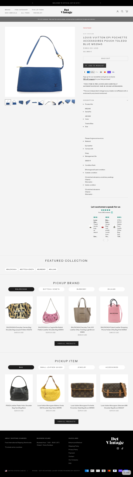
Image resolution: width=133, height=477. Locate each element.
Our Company (73, 460)
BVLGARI (112, 289)
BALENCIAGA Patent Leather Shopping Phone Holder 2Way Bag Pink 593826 (114, 328)
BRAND (7, 10)
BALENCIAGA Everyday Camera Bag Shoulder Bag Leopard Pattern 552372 (19, 328)
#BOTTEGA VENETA (27, 269)
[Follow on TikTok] (122, 448)
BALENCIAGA (21, 289)
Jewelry (82, 367)
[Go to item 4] (28, 102)
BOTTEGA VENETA (51, 289)
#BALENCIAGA (11, 269)
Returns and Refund (75, 442)
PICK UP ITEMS (38, 10)
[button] (104, 240)
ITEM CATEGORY (21, 10)
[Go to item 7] (48, 102)
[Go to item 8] (54, 102)
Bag (21, 367)
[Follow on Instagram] (118, 448)
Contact (71, 456)
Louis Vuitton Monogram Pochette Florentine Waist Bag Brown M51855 (82, 407)
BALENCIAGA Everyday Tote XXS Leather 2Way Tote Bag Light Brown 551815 (82, 329)
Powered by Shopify (71, 470)
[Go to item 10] (68, 102)
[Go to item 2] (14, 102)
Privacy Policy (73, 449)
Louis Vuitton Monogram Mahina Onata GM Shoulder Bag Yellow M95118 (51, 407)
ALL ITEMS (25, 13)
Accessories (112, 367)
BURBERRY (81, 289)
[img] (106, 210)
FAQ (70, 463)
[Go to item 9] (61, 102)
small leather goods (51, 367)
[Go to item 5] (34, 102)
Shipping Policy (74, 446)
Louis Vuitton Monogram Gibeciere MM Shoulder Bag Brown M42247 (114, 407)
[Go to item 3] (21, 102)
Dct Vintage (88, 34)
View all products (67, 343)
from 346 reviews (104, 212)
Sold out (105, 58)
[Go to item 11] (74, 102)
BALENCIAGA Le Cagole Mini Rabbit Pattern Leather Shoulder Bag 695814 (50, 328)
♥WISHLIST (38, 13)
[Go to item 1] (8, 102)
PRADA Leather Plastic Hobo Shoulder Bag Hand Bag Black (19, 407)
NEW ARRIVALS (11, 13)
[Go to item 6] (41, 102)
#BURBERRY (41, 269)
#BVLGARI (52, 269)
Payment (72, 453)
